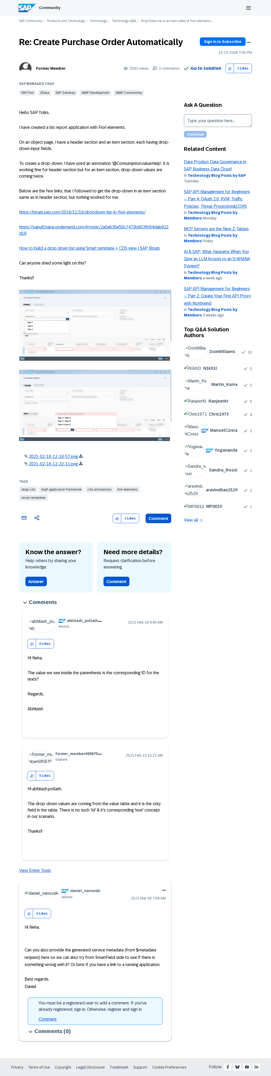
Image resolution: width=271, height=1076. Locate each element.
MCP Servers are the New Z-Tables (216, 229)
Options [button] (248, 42)
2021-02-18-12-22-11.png (53, 464)
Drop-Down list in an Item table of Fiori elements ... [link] (177, 21)
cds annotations (99, 489)
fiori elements (127, 489)
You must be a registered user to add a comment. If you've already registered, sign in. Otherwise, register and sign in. (93, 1006)
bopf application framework (61, 489)
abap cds (28, 489)
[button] (230, 68)
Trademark (119, 1067)
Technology (98, 21)
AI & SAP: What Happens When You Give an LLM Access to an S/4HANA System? (217, 258)
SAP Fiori (27, 93)
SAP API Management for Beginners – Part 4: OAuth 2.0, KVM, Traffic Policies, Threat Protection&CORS (217, 199)
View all (191, 520)
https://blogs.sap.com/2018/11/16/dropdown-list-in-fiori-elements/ (82, 212)
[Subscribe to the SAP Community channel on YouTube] (247, 1067)
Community (49, 8)
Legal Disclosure (90, 1067)
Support (140, 1067)
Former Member (51, 68)
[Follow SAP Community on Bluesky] (237, 1067)
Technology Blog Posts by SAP (217, 175)
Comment (158, 518)
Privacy (17, 1067)
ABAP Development (95, 93)
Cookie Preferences (169, 1067)
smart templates (33, 498)
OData (44, 93)
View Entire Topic (35, 870)
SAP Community (30, 21)
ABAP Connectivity (129, 93)
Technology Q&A (124, 21)
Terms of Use (39, 1067)
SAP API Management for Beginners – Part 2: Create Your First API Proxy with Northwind (217, 296)
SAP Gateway (65, 93)
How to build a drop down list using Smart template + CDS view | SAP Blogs (89, 248)
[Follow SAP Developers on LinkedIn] (256, 1067)
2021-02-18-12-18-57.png (53, 456)
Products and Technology (66, 21)
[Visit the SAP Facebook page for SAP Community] (228, 1067)
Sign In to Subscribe (222, 41)
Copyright (63, 1067)
